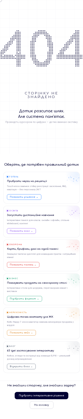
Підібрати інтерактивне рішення (41, 395)
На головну (41, 405)
